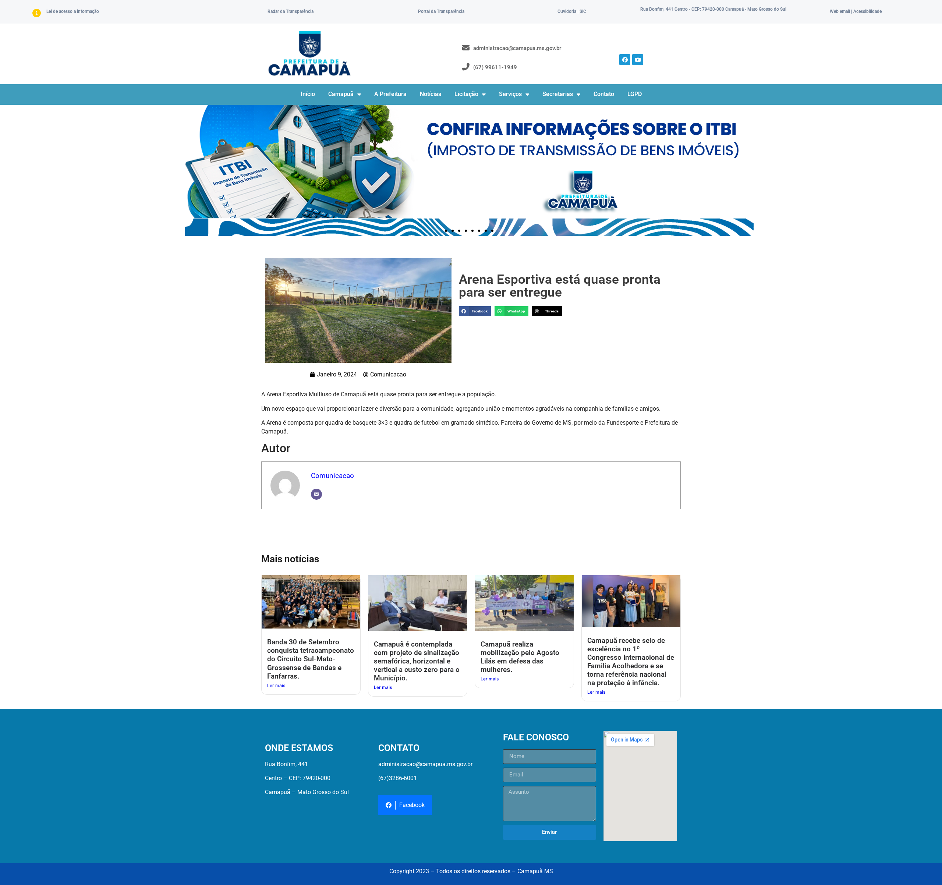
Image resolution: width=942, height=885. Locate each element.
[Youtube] (637, 59)
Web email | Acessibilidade (856, 11)
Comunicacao (332, 475)
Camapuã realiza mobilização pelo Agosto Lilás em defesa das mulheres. (520, 657)
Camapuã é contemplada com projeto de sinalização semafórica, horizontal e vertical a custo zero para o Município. (417, 661)
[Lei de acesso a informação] (36, 13)
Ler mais (276, 685)
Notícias (430, 94)
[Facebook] (624, 59)
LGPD (634, 94)
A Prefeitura (390, 94)
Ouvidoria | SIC (571, 11)
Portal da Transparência (441, 11)
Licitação (466, 94)
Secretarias (557, 94)
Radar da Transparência (291, 11)
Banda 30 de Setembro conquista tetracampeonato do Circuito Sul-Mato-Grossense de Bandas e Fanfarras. (310, 659)
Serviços (510, 94)
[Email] (316, 494)
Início (308, 94)
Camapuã (341, 94)
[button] (446, 231)
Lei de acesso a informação (72, 11)
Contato (604, 94)
